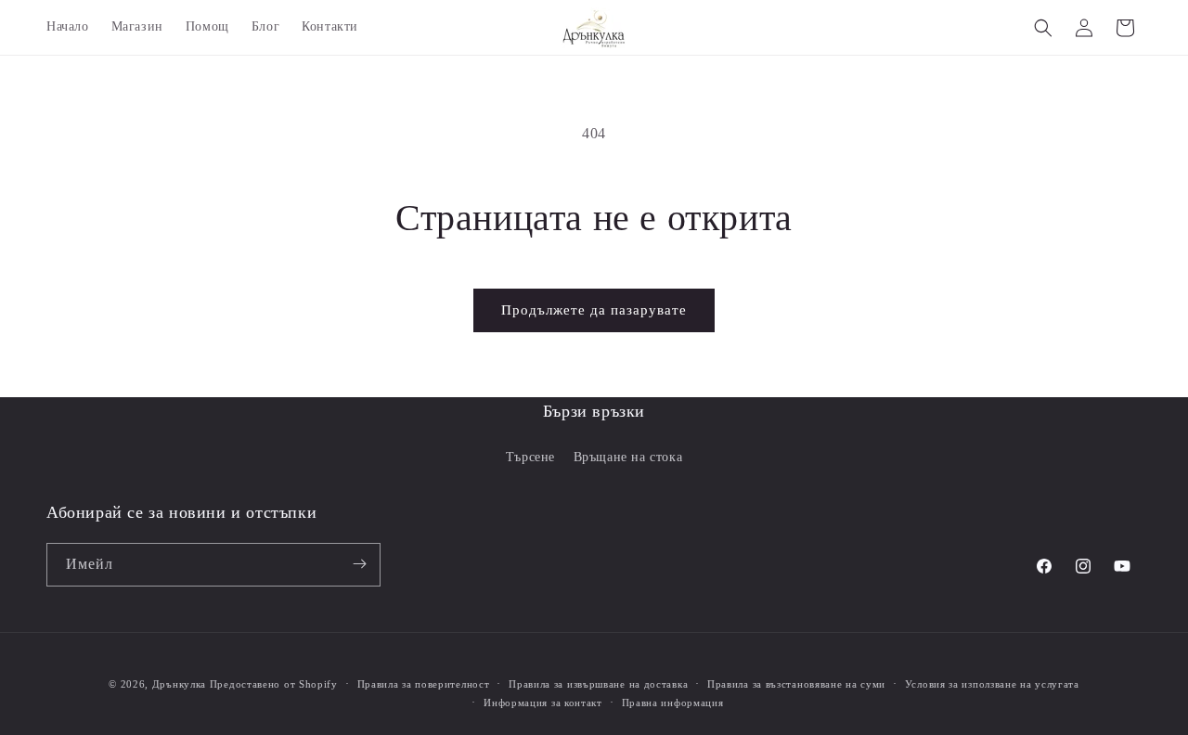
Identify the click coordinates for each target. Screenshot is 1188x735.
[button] (1043, 27)
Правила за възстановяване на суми (796, 684)
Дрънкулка (179, 684)
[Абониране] (359, 564)
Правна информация (673, 702)
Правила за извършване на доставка (598, 684)
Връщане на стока (628, 458)
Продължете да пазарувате (594, 310)
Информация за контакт (543, 702)
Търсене (530, 458)
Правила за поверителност (423, 684)
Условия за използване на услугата (992, 684)
